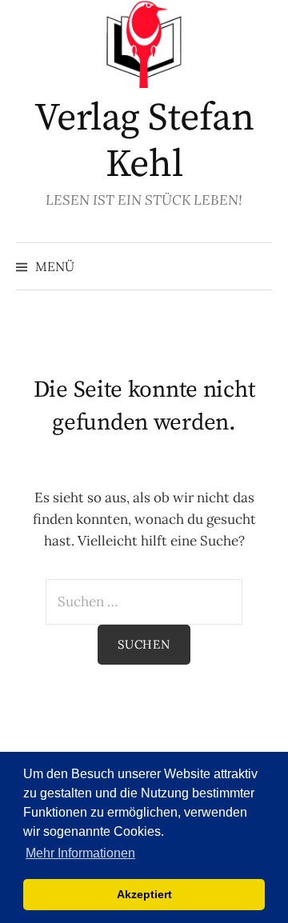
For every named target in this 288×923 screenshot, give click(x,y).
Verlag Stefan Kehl (144, 141)
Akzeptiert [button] (144, 894)
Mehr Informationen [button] (80, 853)
